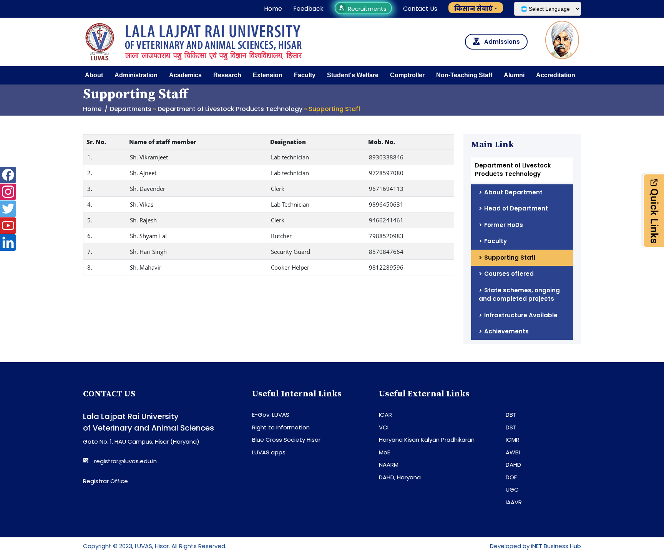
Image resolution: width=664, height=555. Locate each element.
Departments (130, 108)
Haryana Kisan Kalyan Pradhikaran (427, 440)
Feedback (308, 8)
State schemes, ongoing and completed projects (519, 294)
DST (511, 427)
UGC (512, 489)
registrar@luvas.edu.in (125, 461)
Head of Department (516, 208)
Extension (267, 75)
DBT (511, 415)
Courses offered (509, 274)
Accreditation (555, 75)
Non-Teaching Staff (464, 75)
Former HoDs (503, 225)
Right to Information (281, 427)
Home (273, 8)
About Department (513, 192)
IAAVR (514, 502)
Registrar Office (105, 481)
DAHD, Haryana (400, 477)
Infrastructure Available (521, 315)
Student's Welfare (352, 75)
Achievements (506, 331)
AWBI (513, 452)
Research (227, 75)
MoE (384, 452)
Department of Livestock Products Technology (230, 108)
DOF (511, 477)
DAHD (513, 465)
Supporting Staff (510, 257)
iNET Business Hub (556, 546)
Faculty (304, 75)
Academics (185, 75)
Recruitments (366, 9)
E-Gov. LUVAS (270, 415)
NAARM (388, 465)
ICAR (385, 415)
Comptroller (407, 75)
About (94, 75)
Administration (136, 75)
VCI (383, 427)
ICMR (513, 440)
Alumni (514, 75)
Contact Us (420, 8)
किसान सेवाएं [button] (473, 8)
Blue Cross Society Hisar (286, 440)
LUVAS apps (269, 452)
